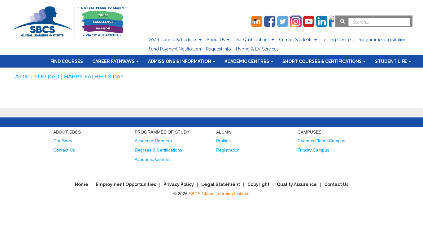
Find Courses (66, 61)
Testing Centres (337, 39)
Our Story (62, 140)
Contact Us (64, 150)
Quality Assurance (297, 184)
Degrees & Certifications (158, 150)
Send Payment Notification (175, 48)
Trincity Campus (313, 150)
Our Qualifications (252, 39)
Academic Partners (153, 140)
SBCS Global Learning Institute (219, 193)
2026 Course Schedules (173, 39)
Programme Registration (382, 39)
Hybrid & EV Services (257, 48)
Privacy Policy (179, 184)
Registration (228, 150)
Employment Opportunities (126, 184)
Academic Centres (247, 61)
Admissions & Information (180, 61)
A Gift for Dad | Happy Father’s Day (69, 76)
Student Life (391, 61)
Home (81, 184)
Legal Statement (220, 184)
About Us (216, 39)
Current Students (296, 39)
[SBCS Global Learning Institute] (69, 21)
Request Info (218, 48)
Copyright (258, 184)
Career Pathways (114, 61)
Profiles (223, 140)
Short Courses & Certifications (322, 61)
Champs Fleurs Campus (321, 140)
